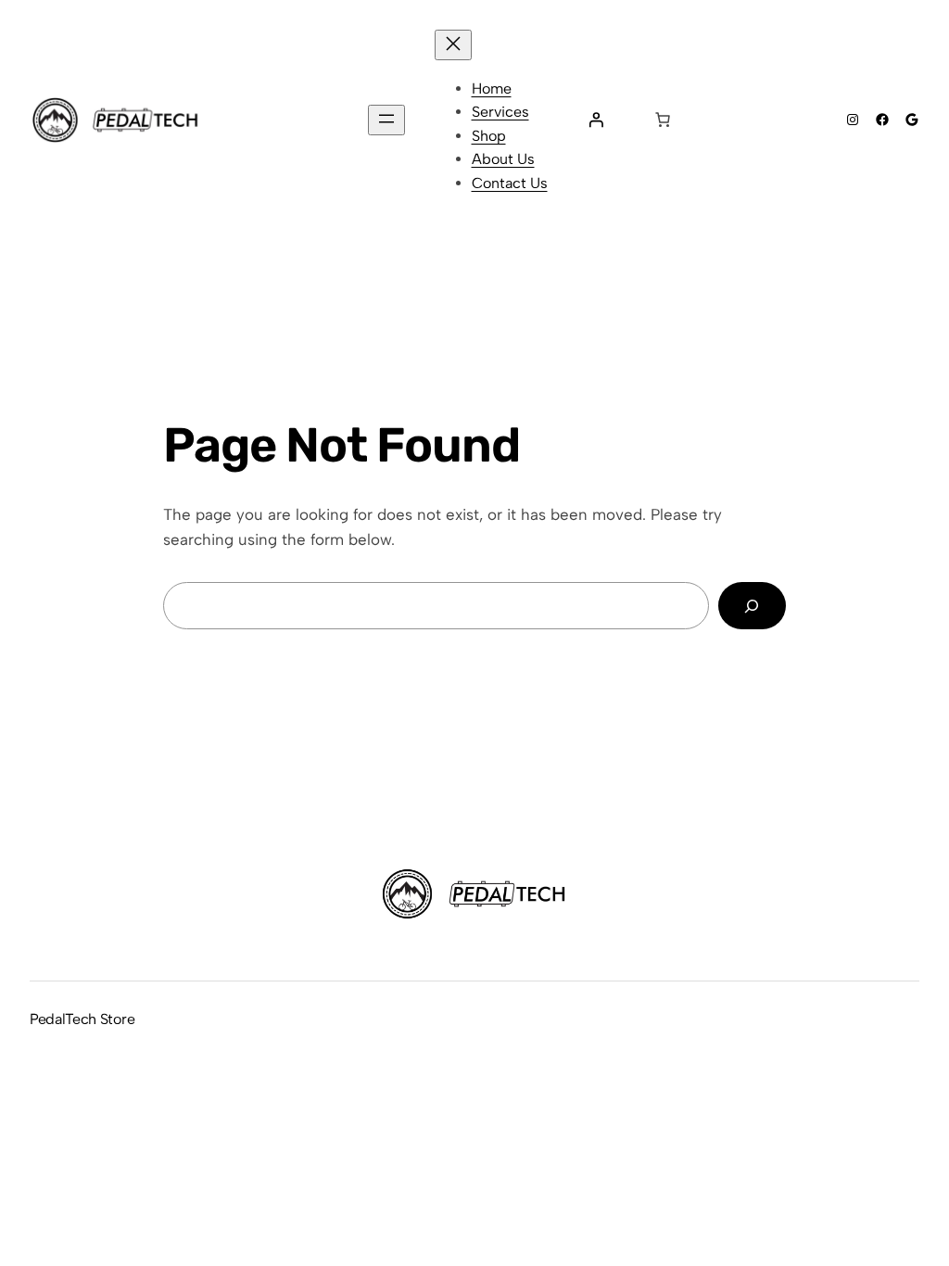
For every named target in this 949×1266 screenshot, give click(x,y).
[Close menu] (453, 45)
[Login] (595, 119)
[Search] (752, 605)
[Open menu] (386, 120)
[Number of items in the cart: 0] (662, 119)
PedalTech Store (82, 1019)
